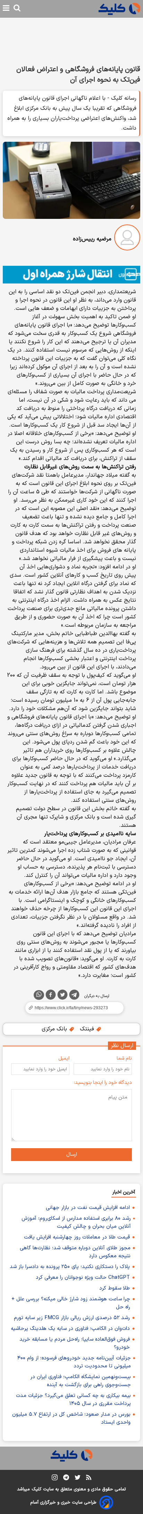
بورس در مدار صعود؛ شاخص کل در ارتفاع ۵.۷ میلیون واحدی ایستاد (71, 1418)
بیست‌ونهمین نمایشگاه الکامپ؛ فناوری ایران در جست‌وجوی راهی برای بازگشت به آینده (80, 1381)
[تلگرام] (74, 996)
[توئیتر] (62, 996)
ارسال (71, 1154)
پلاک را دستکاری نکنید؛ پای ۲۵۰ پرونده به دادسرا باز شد (70, 1267)
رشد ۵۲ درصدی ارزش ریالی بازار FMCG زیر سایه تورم (72, 1318)
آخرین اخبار (123, 1192)
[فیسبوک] (50, 996)
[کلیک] (119, 9)
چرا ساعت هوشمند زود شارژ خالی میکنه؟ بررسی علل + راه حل (70, 1303)
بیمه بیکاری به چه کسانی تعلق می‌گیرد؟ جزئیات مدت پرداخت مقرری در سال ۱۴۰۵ (73, 1400)
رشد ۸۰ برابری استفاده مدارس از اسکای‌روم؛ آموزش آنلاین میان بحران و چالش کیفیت (76, 1223)
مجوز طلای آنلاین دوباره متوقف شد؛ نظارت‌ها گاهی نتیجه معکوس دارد (75, 1252)
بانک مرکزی (55, 1029)
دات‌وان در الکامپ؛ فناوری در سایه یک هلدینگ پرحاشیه (70, 1329)
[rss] (88, 1478)
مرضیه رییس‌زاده (92, 239)
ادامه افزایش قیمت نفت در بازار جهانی (88, 1208)
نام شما (124, 1058)
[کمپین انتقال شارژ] (71, 274)
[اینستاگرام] (55, 1478)
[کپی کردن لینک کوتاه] (71, 1007)
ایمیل (63, 1058)
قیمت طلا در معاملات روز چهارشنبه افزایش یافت (77, 1237)
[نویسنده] (127, 238)
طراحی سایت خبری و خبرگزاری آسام (63, 1502)
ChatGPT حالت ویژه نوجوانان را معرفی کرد (83, 1278)
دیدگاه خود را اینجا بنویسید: (103, 1082)
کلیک (36, 1489)
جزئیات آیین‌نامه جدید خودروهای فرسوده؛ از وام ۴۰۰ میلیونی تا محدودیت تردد (74, 1362)
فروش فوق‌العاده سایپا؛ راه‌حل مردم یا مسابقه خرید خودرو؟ (74, 1343)
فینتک (88, 1029)
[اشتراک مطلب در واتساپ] (39, 995)
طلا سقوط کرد (114, 1288)
